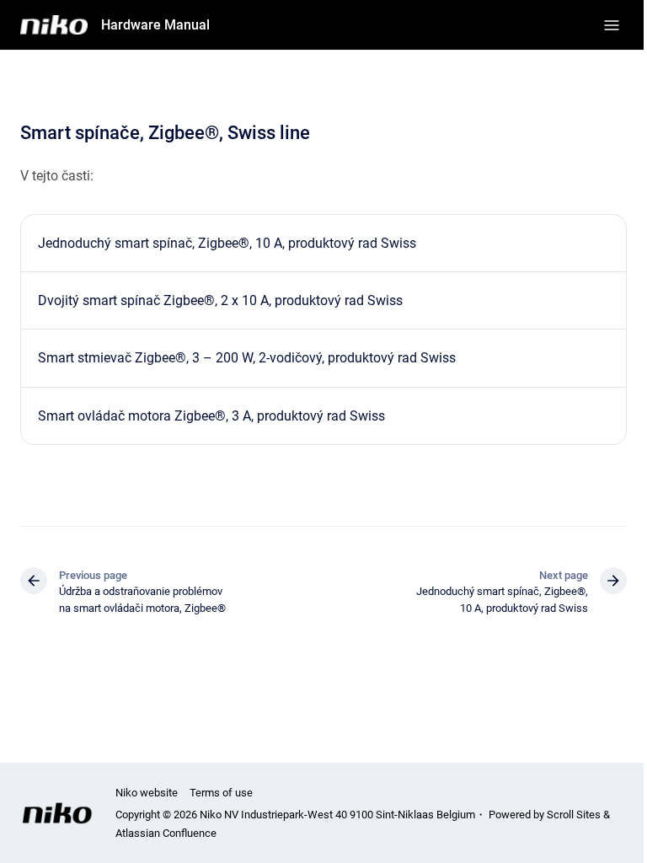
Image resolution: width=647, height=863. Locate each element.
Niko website (146, 792)
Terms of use (221, 792)
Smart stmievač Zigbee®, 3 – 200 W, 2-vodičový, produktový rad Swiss (247, 358)
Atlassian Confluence (166, 833)
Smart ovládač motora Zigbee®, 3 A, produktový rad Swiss (211, 416)
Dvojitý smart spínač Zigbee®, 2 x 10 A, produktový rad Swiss (220, 300)
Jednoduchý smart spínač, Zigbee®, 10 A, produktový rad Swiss (227, 243)
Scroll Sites (574, 814)
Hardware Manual (155, 25)
